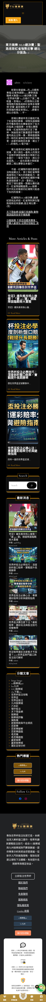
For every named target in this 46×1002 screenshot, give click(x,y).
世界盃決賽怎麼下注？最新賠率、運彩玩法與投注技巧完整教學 (23, 625)
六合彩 (14, 706)
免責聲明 (23, 894)
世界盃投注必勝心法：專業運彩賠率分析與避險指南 (23, 597)
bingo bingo (16, 680)
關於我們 (23, 882)
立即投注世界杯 (23, 876)
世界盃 (14, 697)
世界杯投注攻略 (19, 694)
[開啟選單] (23, 13)
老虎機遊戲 (17, 737)
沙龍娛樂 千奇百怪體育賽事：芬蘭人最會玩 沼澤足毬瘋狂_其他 (22, 223)
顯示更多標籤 (23, 780)
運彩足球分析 (18, 745)
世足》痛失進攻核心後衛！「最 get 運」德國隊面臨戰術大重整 (23, 537)
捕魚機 (14, 720)
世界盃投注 (17, 700)
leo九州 (15, 686)
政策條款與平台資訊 (21, 723)
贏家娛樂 (16, 740)
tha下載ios (16, 692)
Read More (16, 313)
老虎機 (14, 734)
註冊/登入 (13, 20)
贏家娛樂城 (17, 743)
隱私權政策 (23, 905)
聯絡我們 (23, 888)
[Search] (32, 485)
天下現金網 (17, 711)
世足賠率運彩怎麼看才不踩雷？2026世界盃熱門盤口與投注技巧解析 (23, 655)
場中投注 (16, 709)
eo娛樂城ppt (17, 683)
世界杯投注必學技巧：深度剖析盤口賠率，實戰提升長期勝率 (23, 567)
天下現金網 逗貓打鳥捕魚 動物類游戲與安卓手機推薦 (22, 213)
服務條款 (23, 899)
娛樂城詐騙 (17, 717)
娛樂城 (14, 714)
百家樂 (14, 726)
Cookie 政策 (23, 911)
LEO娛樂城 (17, 689)
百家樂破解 (17, 728)
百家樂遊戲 (17, 731)
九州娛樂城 (17, 703)
